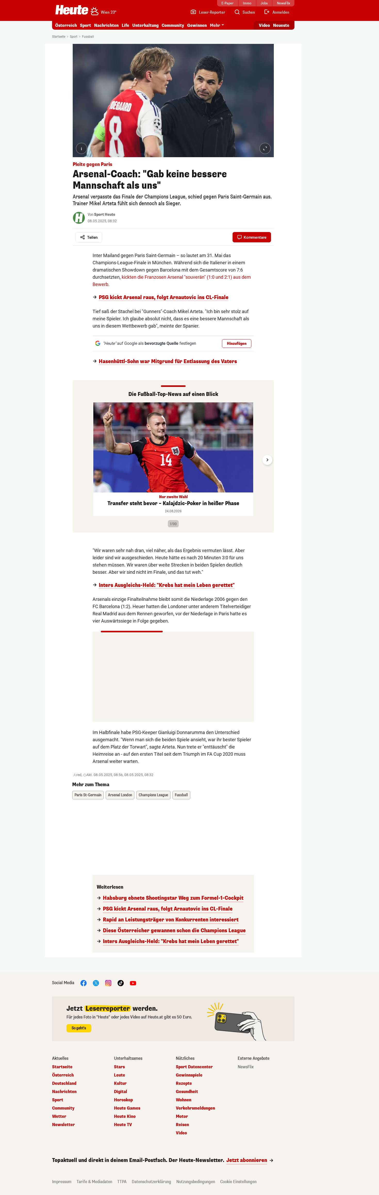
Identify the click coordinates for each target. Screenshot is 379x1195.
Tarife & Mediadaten (94, 1181)
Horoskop (123, 1100)
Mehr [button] (215, 25)
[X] (96, 982)
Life (125, 25)
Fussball (88, 36)
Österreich (66, 25)
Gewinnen (197, 25)
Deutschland (64, 1083)
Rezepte (184, 1083)
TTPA (122, 1181)
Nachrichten (64, 1091)
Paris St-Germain (88, 795)
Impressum (61, 1181)
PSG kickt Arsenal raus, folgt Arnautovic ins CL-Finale (163, 297)
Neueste (281, 25)
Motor (182, 1116)
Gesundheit (187, 1091)
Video (264, 25)
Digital (120, 1091)
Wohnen (183, 1100)
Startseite (58, 36)
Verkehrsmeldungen (195, 1108)
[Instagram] (108, 982)
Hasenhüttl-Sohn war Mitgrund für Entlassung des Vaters (168, 361)
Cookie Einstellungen (238, 1181)
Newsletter (63, 1124)
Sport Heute (104, 214)
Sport (85, 25)
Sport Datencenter (194, 1067)
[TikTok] (121, 982)
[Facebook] (83, 982)
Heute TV (123, 1124)
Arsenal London (120, 795)
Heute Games (127, 1108)
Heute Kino (125, 1116)
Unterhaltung (145, 25)
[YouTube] (133, 982)
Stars (119, 1067)
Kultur (120, 1083)
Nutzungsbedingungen (195, 1181)
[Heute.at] (71, 10)
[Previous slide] (79, 460)
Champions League (153, 795)
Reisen (182, 1124)
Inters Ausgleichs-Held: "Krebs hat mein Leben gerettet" (167, 585)
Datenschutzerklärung (151, 1181)
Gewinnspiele (189, 1075)
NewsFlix (246, 1067)
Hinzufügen (236, 343)
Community (173, 25)
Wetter (59, 1116)
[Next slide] (267, 460)
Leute (119, 1075)
